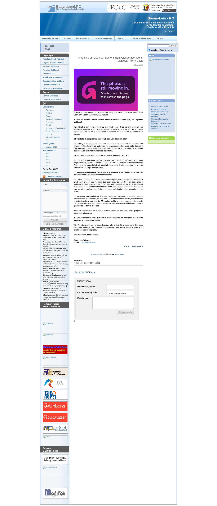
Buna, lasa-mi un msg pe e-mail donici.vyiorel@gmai (55, 284)
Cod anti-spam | (87, 292)
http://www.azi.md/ (87, 242)
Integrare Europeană (54, 119)
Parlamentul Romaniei (159, 112)
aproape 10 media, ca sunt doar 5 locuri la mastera (55, 290)
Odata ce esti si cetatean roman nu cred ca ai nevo (54, 236)
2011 (48, 154)
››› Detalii (169, 31)
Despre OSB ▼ (83, 38)
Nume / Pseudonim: (86, 286)
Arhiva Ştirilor (48, 144)
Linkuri (120, 38)
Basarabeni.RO (68, 7)
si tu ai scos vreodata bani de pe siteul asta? (54, 277)
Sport (48, 140)
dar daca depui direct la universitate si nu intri (55, 244)
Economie (50, 122)
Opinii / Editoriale (52, 131)
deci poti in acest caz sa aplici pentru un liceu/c (55, 297)
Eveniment (50, 110)
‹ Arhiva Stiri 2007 (81, 272)
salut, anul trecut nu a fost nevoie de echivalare (54, 271)
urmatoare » (120, 254)
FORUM (67, 38)
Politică (49, 113)
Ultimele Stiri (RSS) (55, 176)
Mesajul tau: (82, 298)
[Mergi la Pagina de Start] (51, 8)
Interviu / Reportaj (53, 137)
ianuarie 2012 (51, 147)
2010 (48, 157)
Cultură (49, 134)
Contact (159, 38)
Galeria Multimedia (50, 38)
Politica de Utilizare (142, 38)
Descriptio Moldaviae (52, 173)
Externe (49, 116)
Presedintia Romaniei (159, 106)
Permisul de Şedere (51, 66)
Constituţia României (51, 85)
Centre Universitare (103, 38)
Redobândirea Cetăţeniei (53, 59)
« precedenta (96, 254)
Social (48, 125)
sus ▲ (126, 246)
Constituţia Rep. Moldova (53, 81)
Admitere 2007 (49, 74)
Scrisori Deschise (50, 96)
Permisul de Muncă (51, 70)
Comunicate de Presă (52, 100)
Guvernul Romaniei (158, 109)
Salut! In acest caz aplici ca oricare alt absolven (55, 251)
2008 (48, 163)
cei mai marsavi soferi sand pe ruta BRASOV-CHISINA (55, 257)
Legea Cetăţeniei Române (54, 63)
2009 (48, 160)
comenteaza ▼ (137, 246)
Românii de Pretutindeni (53, 77)
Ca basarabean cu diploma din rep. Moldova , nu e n (55, 264)
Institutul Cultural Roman (161, 124)
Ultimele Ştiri (48, 107)
